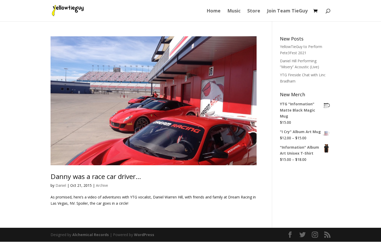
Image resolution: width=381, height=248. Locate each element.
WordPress (144, 234)
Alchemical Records (90, 234)
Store (253, 11)
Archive (102, 185)
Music (234, 11)
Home (214, 11)
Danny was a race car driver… (96, 176)
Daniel (60, 185)
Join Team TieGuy (287, 11)
